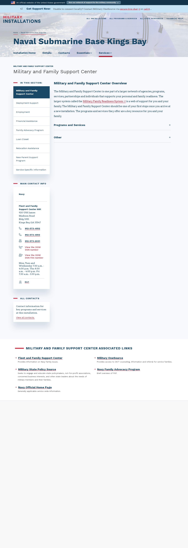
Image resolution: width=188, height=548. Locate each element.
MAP (27, 282)
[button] (93, 2)
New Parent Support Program (27, 159)
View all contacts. (25, 317)
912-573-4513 (32, 234)
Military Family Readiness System (103, 101)
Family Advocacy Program (30, 130)
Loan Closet (22, 139)
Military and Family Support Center (26, 92)
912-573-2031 (32, 241)
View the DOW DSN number (33, 248)
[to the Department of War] (13, 2)
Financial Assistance (26, 121)
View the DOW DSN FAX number (34, 256)
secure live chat (129, 9)
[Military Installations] (22, 22)
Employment (23, 112)
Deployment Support (27, 103)
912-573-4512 (32, 228)
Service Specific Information (31, 169)
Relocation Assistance (27, 148)
